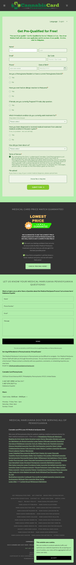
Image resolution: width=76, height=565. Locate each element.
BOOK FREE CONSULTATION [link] (54, 495)
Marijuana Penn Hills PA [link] (49, 517)
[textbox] (38, 298)
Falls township (30, 448)
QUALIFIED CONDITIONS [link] (20, 498)
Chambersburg (42, 470)
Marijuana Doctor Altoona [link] (48, 514)
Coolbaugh (28, 477)
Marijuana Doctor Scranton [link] (48, 507)
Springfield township (55, 465)
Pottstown (43, 467)
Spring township (14, 458)
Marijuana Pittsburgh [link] (28, 504)
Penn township (30, 479)
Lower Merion (41, 439)
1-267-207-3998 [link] (8, 381)
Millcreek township (49, 441)
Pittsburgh (50, 436)
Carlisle (22, 481)
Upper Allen (52, 467)
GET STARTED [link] (37, 495)
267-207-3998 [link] (30, 548)
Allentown (58, 436)
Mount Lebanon (14, 451)
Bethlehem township (54, 463)
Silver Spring (40, 479)
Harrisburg (12, 444)
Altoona (11, 446)
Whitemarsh (34, 481)
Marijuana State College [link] (27, 517)
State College (56, 446)
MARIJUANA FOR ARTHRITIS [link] (42, 535)
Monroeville (24, 458)
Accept (54, 558)
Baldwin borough (29, 472)
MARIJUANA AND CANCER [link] (20, 535)
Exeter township (41, 465)
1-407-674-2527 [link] (8, 383)
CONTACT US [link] (35, 498)
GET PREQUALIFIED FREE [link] (21, 495)
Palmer (33, 470)
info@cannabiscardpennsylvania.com (21, 366)
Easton (31, 458)
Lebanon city (56, 460)
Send (38, 341)
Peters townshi (14, 470)
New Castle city (14, 472)
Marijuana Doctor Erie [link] (25, 507)
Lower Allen (13, 481)
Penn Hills (32, 446)
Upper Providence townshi (24, 467)
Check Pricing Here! (38, 266)
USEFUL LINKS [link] (60, 498)
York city (35, 444)
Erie (18, 439)
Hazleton (40, 455)
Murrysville (36, 477)
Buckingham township (16, 477)
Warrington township (16, 465)
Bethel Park (35, 453)
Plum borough (18, 460)
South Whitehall (41, 472)
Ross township (25, 453)
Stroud (27, 481)
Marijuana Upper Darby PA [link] (26, 523)
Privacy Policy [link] (44, 348)
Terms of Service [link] (54, 348)
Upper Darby (24, 439)
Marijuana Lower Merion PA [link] (25, 526)
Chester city (43, 453)
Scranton (32, 439)
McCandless (47, 455)
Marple (37, 467)
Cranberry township (52, 448)
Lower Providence (30, 465)
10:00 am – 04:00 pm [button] (18, 397)
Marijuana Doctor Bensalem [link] (50, 526)
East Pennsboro (52, 472)
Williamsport (42, 458)
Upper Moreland (25, 463)
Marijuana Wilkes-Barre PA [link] (26, 520)
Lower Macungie (53, 453)
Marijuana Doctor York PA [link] (49, 523)
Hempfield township (21, 446)
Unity (21, 472)
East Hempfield (14, 463)
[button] (4, 6)
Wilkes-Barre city (44, 444)
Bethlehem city (16, 441)
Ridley (31, 455)
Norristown (21, 448)
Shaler (36, 458)
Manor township (61, 470)
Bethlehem (43, 481)
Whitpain (21, 479)
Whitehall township (59, 455)
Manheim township (56, 444)
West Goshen (61, 467)
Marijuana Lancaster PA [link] (49, 510)
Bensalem (49, 439)
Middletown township (24, 444)
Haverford (60, 441)
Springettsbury (53, 458)
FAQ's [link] (20, 501)
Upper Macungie (29, 460)
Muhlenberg (51, 470)
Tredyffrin (12, 455)
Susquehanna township (43, 460)
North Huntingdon (22, 455)
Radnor (22, 451)
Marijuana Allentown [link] (48, 504)
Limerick (57, 477)
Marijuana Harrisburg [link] (26, 514)
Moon (60, 458)
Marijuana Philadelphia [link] (48, 501)
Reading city (13, 439)
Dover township (25, 470)
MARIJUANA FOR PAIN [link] (26, 532)
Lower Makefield (14, 453)
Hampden (63, 448)
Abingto (55, 439)
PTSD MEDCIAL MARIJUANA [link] (48, 529)
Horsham (64, 460)
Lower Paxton (38, 441)
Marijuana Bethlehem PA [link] (27, 510)
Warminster (29, 451)
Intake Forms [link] (59, 535)
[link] (36, 5)
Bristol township (27, 441)
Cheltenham (13, 448)
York (35, 455)
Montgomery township (39, 463)
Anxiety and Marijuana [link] (27, 529)
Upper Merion (40, 448)
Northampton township (44, 446)
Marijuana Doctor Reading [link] (50, 520)
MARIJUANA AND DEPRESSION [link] (47, 532)
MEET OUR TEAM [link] (47, 498)
